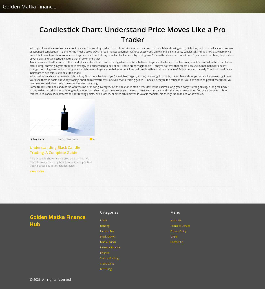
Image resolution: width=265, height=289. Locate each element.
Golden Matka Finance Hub (30, 7)
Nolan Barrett (38, 139)
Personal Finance (110, 247)
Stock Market (108, 236)
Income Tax (107, 231)
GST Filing (106, 269)
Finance (104, 252)
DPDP (174, 236)
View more (37, 171)
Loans (103, 220)
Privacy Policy (178, 231)
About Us (175, 220)
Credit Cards (107, 263)
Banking (104, 225)
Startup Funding (109, 258)
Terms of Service (180, 225)
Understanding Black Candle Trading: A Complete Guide (55, 150)
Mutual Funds (108, 242)
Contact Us (176, 242)
